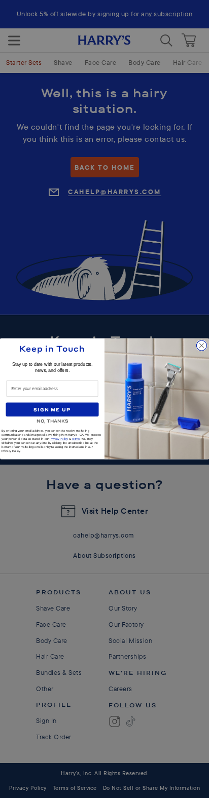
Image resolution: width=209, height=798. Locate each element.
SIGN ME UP (52, 409)
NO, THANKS (52, 420)
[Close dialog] (201, 345)
